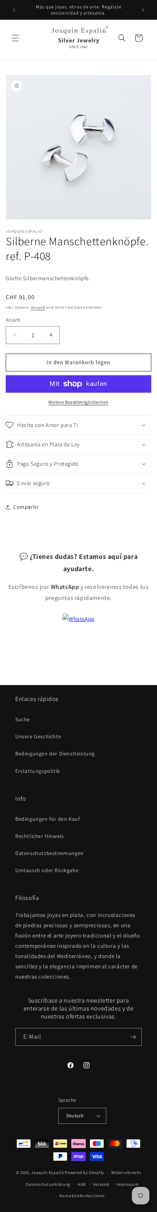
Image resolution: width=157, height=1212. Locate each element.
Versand (38, 307)
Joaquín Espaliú (47, 1172)
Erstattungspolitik (37, 771)
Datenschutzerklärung (48, 1184)
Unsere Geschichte (38, 736)
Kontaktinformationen (81, 1195)
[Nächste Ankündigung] (143, 10)
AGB (82, 1184)
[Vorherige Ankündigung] (14, 10)
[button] (15, 38)
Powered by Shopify (84, 1172)
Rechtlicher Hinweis (39, 836)
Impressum (127, 1184)
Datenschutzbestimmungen (49, 853)
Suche (22, 719)
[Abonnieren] (133, 1037)
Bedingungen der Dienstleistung (55, 753)
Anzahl (13, 320)
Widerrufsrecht (126, 1172)
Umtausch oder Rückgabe (46, 870)
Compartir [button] (25, 506)
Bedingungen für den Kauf (47, 818)
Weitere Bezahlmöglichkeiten (78, 402)
